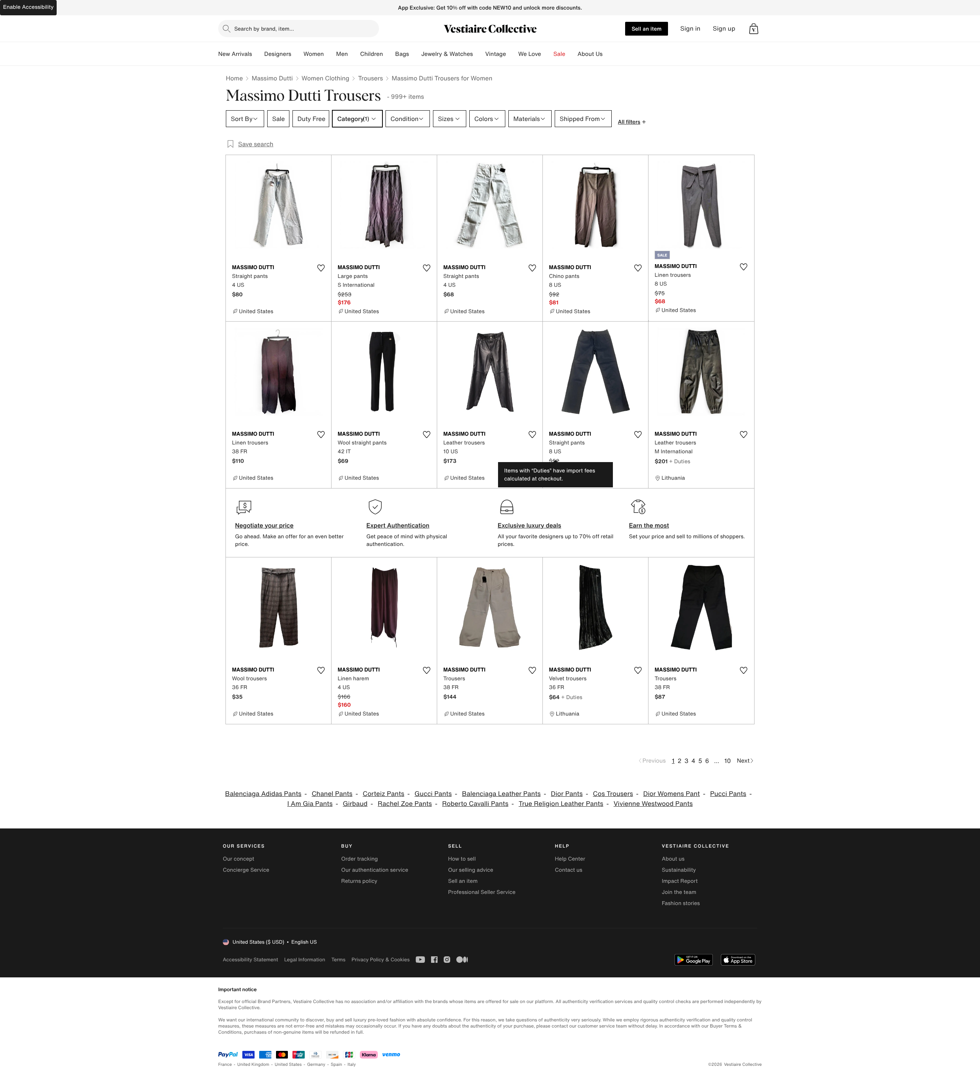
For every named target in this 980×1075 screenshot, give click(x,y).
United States (288, 1064)
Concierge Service (246, 870)
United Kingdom (253, 1064)
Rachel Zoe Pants (405, 804)
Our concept (238, 859)
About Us (590, 54)
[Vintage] (512, 54)
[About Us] (609, 54)
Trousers (370, 78)
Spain (336, 1064)
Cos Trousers (613, 794)
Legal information (304, 959)
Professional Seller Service (481, 892)
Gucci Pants (433, 794)
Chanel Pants (332, 794)
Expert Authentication (398, 525)
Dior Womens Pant (671, 794)
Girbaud (355, 804)
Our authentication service (374, 870)
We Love (529, 54)
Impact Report (680, 881)
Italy (352, 1064)
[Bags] (415, 54)
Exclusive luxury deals (529, 525)
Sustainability (679, 870)
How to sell (461, 859)
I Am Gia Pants (309, 804)
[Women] (330, 54)
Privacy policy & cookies (380, 959)
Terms (338, 959)
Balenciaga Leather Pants (501, 794)
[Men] (354, 54)
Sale (559, 54)
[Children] (389, 54)
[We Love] (547, 54)
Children (371, 54)
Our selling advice (470, 870)
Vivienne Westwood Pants (653, 804)
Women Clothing (326, 78)
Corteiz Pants (383, 794)
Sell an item (647, 29)
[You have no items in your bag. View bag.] (753, 28)
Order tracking (359, 859)
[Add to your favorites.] (320, 268)
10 (727, 760)
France (225, 1064)
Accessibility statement (250, 959)
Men (342, 54)
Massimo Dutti (272, 78)
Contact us (569, 870)
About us (673, 859)
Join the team (679, 892)
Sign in (690, 29)
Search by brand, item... (264, 29)
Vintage (495, 54)
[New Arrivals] (258, 54)
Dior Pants (567, 794)
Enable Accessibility (28, 7)
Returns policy (359, 881)
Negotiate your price (264, 525)
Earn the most (649, 525)
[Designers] (297, 54)
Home (234, 78)
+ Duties (679, 461)
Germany (316, 1064)
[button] (753, 28)
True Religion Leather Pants (561, 804)
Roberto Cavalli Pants (475, 804)
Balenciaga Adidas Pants (263, 794)
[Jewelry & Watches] (479, 54)
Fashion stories (681, 903)
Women (314, 54)
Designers (277, 54)
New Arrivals (235, 54)
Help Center (570, 859)
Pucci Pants (728, 794)
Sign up (724, 29)
